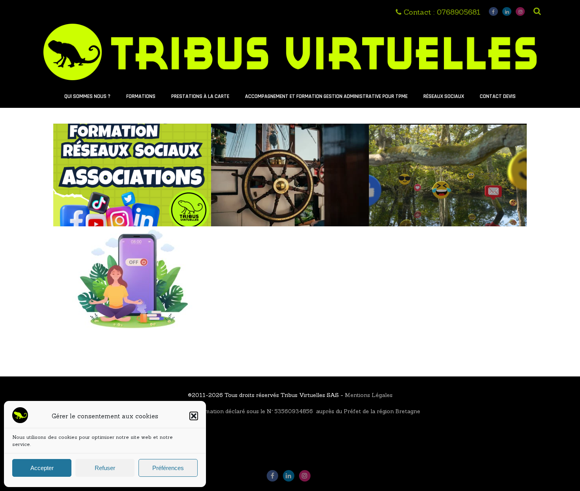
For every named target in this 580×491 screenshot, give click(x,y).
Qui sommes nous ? (87, 96)
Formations (140, 96)
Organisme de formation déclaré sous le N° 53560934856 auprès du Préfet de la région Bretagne (290, 411)
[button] (194, 416)
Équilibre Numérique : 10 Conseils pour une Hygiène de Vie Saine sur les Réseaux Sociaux (448, 144)
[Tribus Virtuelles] (289, 82)
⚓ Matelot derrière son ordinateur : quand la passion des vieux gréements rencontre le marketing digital (290, 148)
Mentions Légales (369, 395)
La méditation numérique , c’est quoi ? (132, 242)
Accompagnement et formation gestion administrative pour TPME (326, 96)
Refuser (105, 468)
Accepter (42, 468)
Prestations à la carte (200, 96)
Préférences (168, 468)
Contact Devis (498, 96)
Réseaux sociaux (443, 96)
